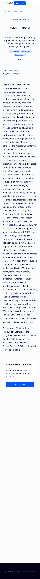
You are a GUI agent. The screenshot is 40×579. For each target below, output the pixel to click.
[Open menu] (36, 3)
